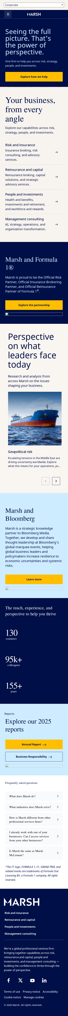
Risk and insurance (22, 152)
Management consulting (25, 224)
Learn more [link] (34, 579)
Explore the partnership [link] (34, 305)
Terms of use (12, 991)
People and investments (25, 201)
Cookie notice (12, 997)
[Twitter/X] (20, 980)
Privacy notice (31, 991)
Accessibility (50, 991)
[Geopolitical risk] (35, 418)
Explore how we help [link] (34, 77)
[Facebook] (9, 980)
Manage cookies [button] (34, 997)
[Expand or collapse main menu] (8, 14)
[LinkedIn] (44, 980)
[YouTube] (32, 980)
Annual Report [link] (31, 744)
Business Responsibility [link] (31, 756)
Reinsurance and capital (25, 176)
